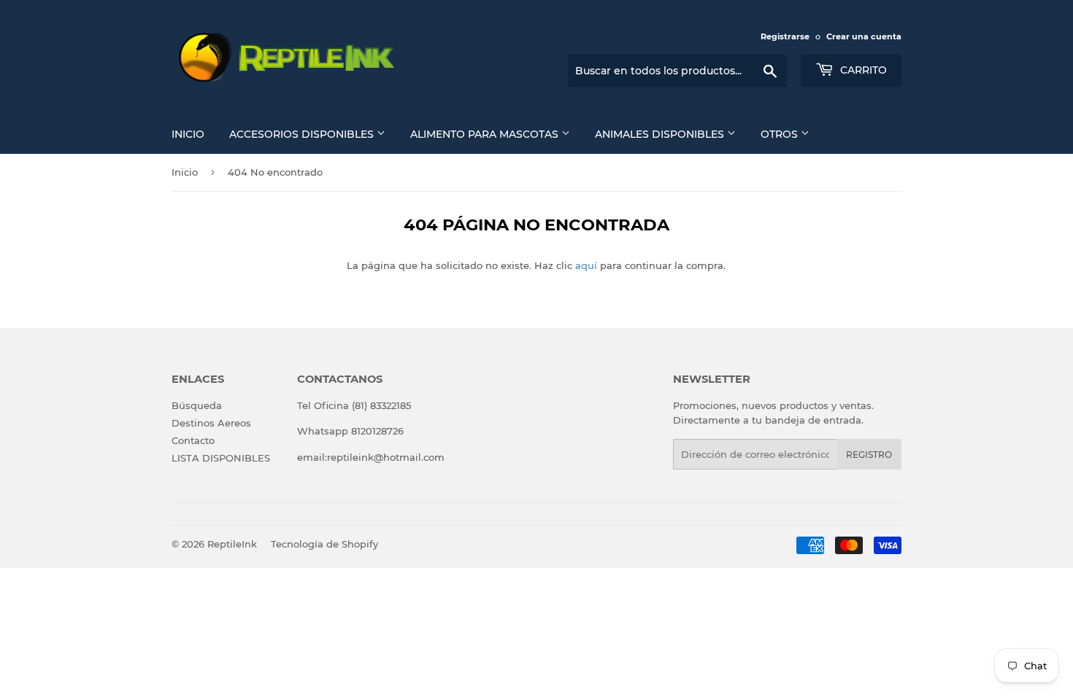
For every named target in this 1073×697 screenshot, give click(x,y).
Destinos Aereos (211, 423)
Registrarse (785, 36)
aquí (586, 265)
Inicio (188, 134)
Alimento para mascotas (485, 134)
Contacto (193, 440)
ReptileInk (232, 544)
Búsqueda (197, 405)
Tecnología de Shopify (324, 544)
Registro (869, 454)
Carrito (862, 70)
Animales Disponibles (661, 134)
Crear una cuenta (863, 36)
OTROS (781, 134)
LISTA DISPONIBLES (221, 458)
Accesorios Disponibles (303, 134)
